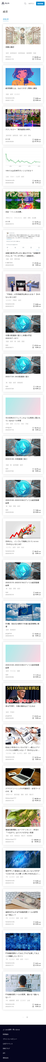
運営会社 (5, 1058)
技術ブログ (6, 1048)
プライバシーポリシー (10, 1039)
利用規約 (5, 1034)
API (4, 1053)
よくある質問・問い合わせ (11, 1029)
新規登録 (40, 3)
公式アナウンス (8, 1044)
